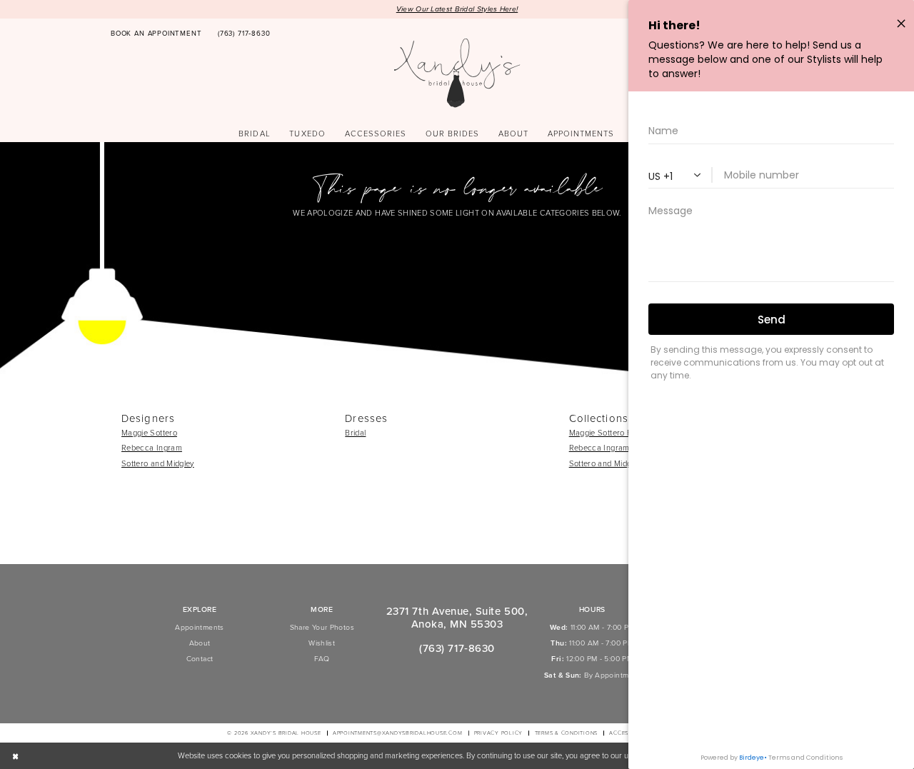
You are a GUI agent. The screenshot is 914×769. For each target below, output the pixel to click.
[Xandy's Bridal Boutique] (457, 73)
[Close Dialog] (15, 756)
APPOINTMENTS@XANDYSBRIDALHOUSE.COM (397, 733)
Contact (200, 658)
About (200, 643)
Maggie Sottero (149, 432)
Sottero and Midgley (157, 463)
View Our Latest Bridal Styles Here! (457, 9)
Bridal (355, 432)
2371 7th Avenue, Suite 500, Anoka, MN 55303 (457, 617)
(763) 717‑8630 (456, 648)
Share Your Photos (322, 627)
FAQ (322, 658)
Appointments (199, 627)
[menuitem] (156, 34)
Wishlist (321, 643)
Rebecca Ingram (151, 447)
